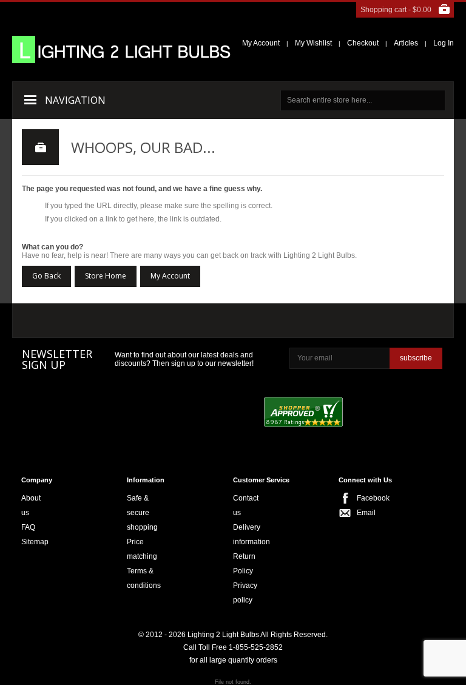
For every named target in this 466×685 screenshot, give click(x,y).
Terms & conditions (144, 578)
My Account (261, 43)
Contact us (245, 505)
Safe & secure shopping (142, 512)
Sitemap (35, 542)
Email (360, 512)
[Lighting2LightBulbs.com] (121, 49)
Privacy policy (245, 592)
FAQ (28, 527)
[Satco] (272, 321)
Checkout (363, 43)
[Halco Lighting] (127, 322)
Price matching (142, 549)
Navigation (75, 100)
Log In (443, 43)
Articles (406, 43)
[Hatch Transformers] (57, 322)
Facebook (360, 498)
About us (31, 505)
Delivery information (251, 534)
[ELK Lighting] (192, 320)
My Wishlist (313, 43)
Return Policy (244, 563)
